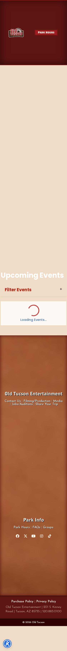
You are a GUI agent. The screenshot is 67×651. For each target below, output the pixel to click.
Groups (48, 527)
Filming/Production (37, 401)
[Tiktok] (49, 536)
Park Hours (22, 527)
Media (58, 401)
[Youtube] (33, 536)
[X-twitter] (25, 536)
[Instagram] (41, 536)
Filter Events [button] (18, 289)
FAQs (36, 527)
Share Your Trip (47, 404)
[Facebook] (17, 536)
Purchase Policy (22, 601)
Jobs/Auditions (22, 404)
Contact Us (13, 401)
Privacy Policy (46, 601)
